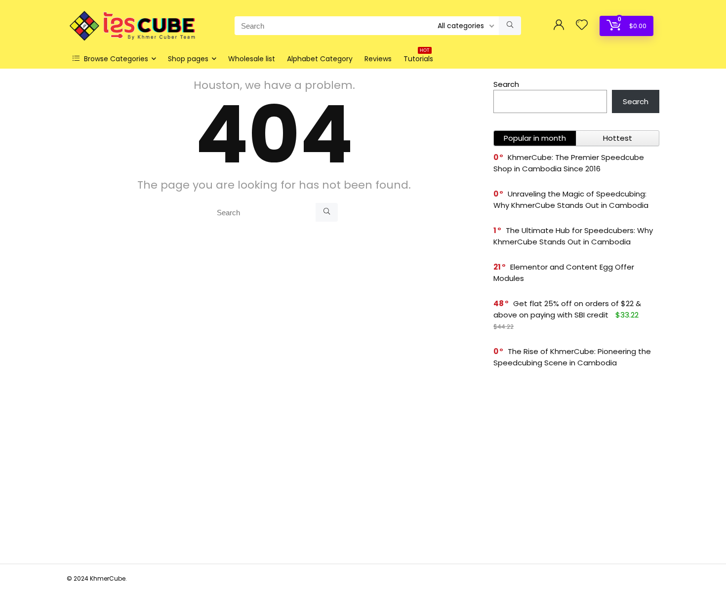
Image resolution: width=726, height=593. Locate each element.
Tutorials (418, 57)
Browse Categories (115, 59)
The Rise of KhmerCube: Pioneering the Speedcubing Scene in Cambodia (572, 357)
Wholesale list (251, 59)
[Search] (510, 25)
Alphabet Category (320, 59)
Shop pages (188, 59)
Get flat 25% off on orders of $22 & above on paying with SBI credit (567, 309)
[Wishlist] (582, 25)
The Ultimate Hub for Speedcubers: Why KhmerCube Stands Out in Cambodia (573, 236)
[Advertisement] (576, 467)
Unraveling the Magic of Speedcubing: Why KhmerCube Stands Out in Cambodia (570, 199)
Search (506, 84)
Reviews (378, 59)
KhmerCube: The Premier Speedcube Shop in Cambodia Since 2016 (568, 163)
